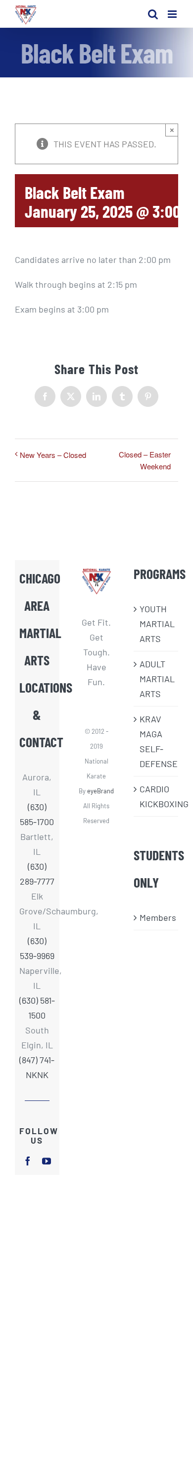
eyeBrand (100, 791)
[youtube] (46, 1161)
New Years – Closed (53, 455)
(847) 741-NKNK (36, 1067)
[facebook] (27, 1161)
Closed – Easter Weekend (145, 460)
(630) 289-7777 (37, 874)
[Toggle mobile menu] (173, 14)
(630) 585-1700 (37, 814)
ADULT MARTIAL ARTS (156, 678)
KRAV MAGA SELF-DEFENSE (156, 741)
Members (156, 917)
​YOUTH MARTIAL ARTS (156, 623)
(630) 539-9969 (37, 948)
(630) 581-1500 (37, 1008)
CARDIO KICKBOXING (156, 796)
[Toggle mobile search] (153, 14)
